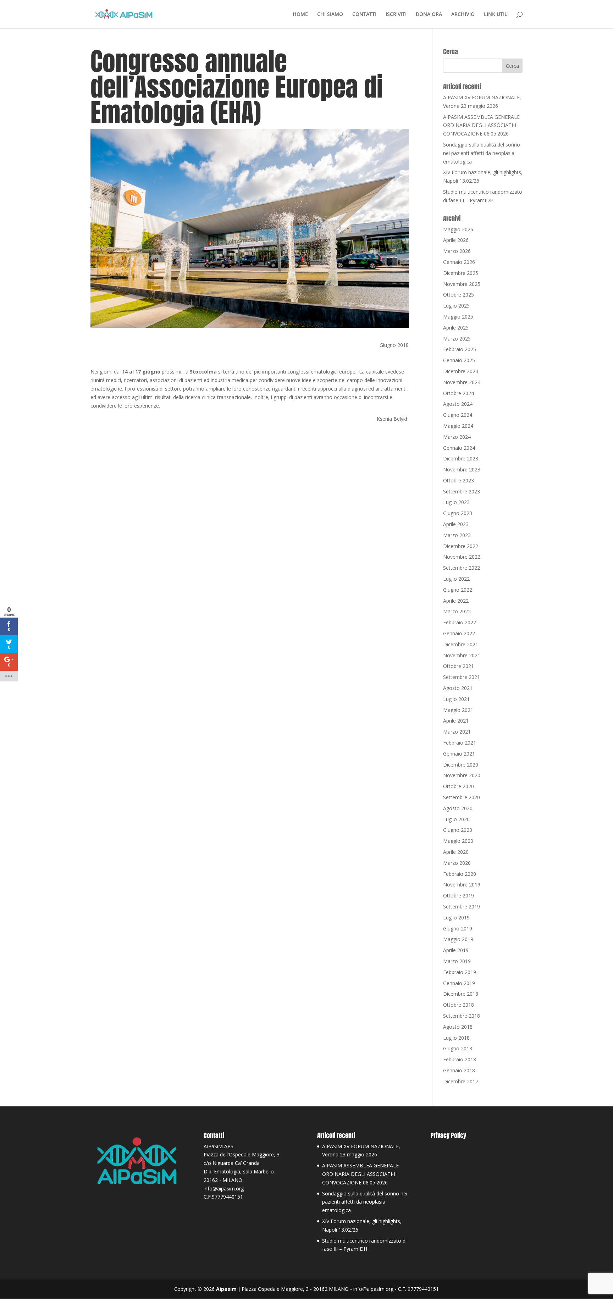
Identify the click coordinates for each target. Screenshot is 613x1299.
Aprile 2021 (456, 720)
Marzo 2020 (457, 862)
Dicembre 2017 (460, 1081)
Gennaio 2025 (459, 360)
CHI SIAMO (330, 14)
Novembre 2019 (461, 884)
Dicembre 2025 (460, 273)
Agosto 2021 (458, 688)
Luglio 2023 (456, 502)
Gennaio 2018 (459, 1070)
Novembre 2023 (461, 469)
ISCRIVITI (396, 14)
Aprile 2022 (456, 600)
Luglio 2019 (456, 917)
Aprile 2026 (456, 240)
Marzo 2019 (457, 961)
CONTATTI (364, 14)
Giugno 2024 (457, 414)
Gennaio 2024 (459, 447)
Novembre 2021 (461, 655)
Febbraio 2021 (459, 742)
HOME (300, 14)
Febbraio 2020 (459, 873)
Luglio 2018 (456, 1037)
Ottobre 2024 (458, 393)
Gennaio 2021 (459, 753)
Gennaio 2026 (459, 262)
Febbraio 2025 (459, 349)
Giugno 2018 (457, 1048)
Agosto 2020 (458, 808)
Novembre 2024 (461, 382)
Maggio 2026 (458, 229)
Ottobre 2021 (458, 666)
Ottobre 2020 (458, 786)
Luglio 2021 (456, 699)
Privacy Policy (448, 1135)
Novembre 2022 (461, 556)
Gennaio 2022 (459, 633)
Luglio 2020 (456, 819)
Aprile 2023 (456, 524)
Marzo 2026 (457, 251)
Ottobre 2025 (458, 294)
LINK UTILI (496, 14)
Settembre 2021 (461, 677)
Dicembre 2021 (460, 644)
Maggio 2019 (458, 939)
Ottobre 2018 (458, 1004)
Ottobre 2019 (458, 895)
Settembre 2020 (461, 797)
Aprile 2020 (456, 852)
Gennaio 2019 (459, 983)
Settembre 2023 (461, 491)
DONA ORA (429, 14)
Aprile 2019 (456, 950)
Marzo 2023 (457, 535)
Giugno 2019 (457, 928)
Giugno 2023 (457, 513)
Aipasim (226, 1289)
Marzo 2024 (457, 436)
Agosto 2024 (458, 403)
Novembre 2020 (461, 775)
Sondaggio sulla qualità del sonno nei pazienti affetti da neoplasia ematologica (481, 153)
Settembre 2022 (461, 567)
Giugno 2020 (457, 830)
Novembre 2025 (461, 284)
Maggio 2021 (458, 710)
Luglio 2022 (456, 578)
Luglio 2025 (456, 305)
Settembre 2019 (461, 906)
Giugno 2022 (457, 589)
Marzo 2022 (457, 611)
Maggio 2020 (458, 841)
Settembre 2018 (461, 1015)
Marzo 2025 (457, 338)
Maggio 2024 (458, 425)
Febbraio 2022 (459, 622)
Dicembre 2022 (460, 546)
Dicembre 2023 (460, 458)
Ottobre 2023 (458, 480)
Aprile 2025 (456, 327)
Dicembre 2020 (460, 764)
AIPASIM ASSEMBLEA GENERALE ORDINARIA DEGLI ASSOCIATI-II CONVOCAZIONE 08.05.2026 (481, 125)
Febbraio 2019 (459, 972)
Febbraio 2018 (459, 1059)
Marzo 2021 (457, 731)
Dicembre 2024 (460, 371)
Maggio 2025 (458, 316)
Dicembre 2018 (460, 993)
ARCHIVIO (463, 14)
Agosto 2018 (458, 1026)
